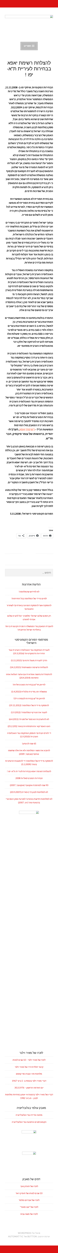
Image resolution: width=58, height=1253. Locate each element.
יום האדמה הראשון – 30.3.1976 (29, 1087)
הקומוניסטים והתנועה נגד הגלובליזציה (29, 1122)
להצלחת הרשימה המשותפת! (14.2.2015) (29, 667)
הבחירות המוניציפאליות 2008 (29, 778)
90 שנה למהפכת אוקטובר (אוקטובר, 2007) (29, 785)
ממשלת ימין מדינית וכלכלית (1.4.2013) (29, 691)
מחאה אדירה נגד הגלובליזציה (29, 1115)
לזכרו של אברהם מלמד (29, 1200)
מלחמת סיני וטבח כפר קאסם (29, 1073)
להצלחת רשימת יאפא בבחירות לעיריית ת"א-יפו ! (29, 771)
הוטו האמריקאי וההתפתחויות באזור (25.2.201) (29, 726)
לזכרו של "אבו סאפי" (29, 1207)
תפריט (27, 45)
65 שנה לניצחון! (29, 743)
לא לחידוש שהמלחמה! (29, 591)
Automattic (15, 1236)
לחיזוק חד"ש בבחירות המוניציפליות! (29, 684)
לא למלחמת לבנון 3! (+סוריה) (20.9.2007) (29, 792)
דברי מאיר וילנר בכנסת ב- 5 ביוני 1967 (29, 1080)
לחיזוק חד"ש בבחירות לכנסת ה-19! (29, 698)
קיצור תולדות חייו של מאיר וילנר (29, 1067)
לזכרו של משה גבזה (29, 1214)
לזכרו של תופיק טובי (29, 1186)
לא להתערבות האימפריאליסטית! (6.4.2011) (29, 719)
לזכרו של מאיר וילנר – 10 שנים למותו (29, 1059)
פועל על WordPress (29, 1233)
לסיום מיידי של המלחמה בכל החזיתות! (29, 598)
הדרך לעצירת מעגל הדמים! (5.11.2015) (29, 660)
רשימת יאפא (27, 429)
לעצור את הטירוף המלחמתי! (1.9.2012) (29, 712)
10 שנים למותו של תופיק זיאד (29, 1193)
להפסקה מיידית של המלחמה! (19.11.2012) (29, 705)
